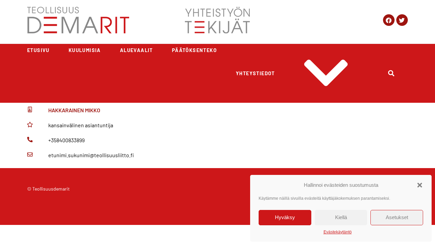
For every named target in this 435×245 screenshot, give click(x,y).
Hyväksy (285, 217)
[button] (419, 185)
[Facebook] (389, 20)
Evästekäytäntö (338, 232)
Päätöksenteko (194, 50)
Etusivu (38, 50)
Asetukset (397, 217)
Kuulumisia (85, 50)
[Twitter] (402, 20)
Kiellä (341, 217)
